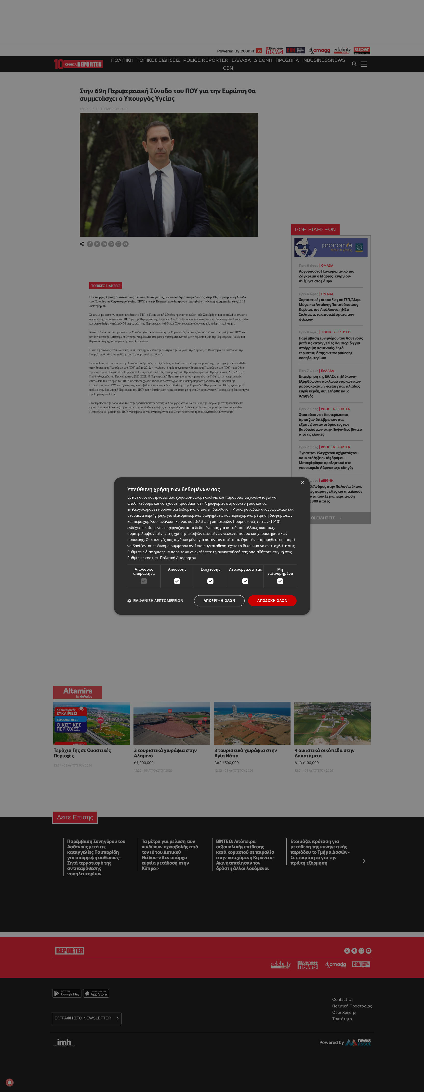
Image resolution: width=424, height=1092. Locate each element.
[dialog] (212, 546)
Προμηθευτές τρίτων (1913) (256, 521)
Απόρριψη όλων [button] (219, 600)
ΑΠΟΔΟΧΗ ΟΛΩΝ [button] (272, 600)
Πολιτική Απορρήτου (178, 557)
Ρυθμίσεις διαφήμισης (146, 551)
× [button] (302, 483)
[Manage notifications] (9, 1082)
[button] (155, 600)
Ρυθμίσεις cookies (142, 557)
